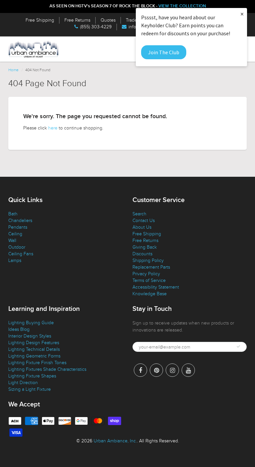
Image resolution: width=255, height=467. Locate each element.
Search (139, 214)
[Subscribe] (238, 346)
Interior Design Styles (29, 336)
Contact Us (143, 220)
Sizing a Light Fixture (29, 389)
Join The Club (163, 52)
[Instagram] (172, 370)
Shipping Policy (148, 260)
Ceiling (15, 234)
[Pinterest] (156, 370)
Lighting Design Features (33, 343)
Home (13, 70)
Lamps (14, 260)
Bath (13, 214)
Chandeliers (20, 220)
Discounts (142, 254)
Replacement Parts (151, 267)
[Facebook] (140, 370)
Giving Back (144, 247)
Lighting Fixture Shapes (32, 376)
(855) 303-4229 (96, 27)
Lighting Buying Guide (31, 323)
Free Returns (77, 20)
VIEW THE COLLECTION (182, 6)
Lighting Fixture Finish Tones (37, 362)
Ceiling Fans (20, 254)
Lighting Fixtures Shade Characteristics (47, 369)
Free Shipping (40, 20)
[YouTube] (188, 370)
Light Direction (23, 382)
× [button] (242, 14)
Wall (12, 240)
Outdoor (16, 247)
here (52, 128)
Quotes (108, 20)
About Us (141, 227)
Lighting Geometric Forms (34, 356)
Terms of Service (149, 280)
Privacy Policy (146, 274)
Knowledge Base (149, 294)
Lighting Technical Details (34, 349)
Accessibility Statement (155, 287)
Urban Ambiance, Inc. (115, 441)
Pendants (17, 227)
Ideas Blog (19, 329)
